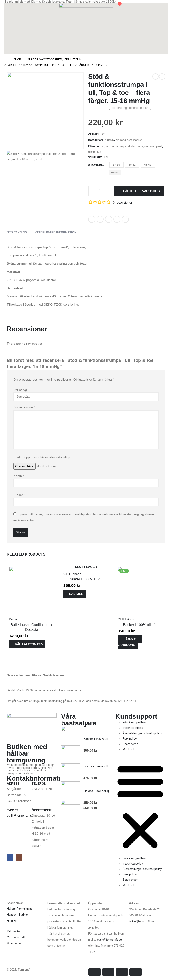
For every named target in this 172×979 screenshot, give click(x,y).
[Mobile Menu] (7, 48)
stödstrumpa (135, 146)
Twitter (100, 219)
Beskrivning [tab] (17, 232)
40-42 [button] (132, 164)
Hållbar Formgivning (19, 908)
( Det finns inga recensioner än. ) (130, 108)
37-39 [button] (116, 164)
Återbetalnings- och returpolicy (142, 733)
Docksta (14, 619)
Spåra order (130, 744)
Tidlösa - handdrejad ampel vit (104, 791)
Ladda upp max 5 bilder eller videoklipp (42, 457)
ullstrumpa (94, 151)
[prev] (155, 76)
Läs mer (76, 594)
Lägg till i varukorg (141, 191)
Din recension (24, 407)
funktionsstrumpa (116, 146)
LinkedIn (108, 219)
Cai (106, 157)
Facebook (91, 219)
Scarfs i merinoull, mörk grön (103, 766)
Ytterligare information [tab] (55, 232)
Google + (116, 219)
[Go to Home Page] (5, 59)
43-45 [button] (147, 164)
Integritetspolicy (133, 727)
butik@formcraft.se (20, 815)
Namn (18, 476)
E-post (19, 495)
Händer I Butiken (17, 914)
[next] (162, 76)
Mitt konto (129, 749)
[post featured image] (31, 589)
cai (102, 146)
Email (125, 219)
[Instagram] (19, 857)
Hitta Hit (12, 920)
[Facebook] (10, 857)
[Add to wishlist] (135, 218)
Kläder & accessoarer (129, 140)
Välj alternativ (29, 644)
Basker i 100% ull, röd (140, 625)
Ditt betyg (20, 390)
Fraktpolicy (130, 738)
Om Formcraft (16, 937)
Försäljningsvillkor (134, 722)
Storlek (95, 164)
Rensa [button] (115, 172)
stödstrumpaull (153, 146)
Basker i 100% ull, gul (86, 579)
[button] (7, 6)
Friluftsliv (108, 140)
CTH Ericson (72, 574)
